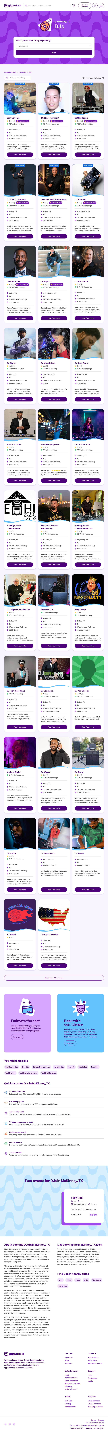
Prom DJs (94, 1067)
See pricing (17, 1037)
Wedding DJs (10, 1073)
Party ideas (92, 1360)
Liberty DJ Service (49, 934)
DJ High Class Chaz (16, 691)
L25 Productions (82, 444)
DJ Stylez (11, 363)
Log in (73, 5)
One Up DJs (46, 281)
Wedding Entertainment (28, 1073)
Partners (68, 1363)
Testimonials (70, 1407)
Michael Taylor (14, 772)
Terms (93, 1420)
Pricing (68, 1404)
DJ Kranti (79, 853)
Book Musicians (10, 72)
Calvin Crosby (13, 281)
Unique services (94, 1404)
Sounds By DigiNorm (50, 444)
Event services (94, 1401)
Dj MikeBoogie (81, 118)
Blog (67, 1360)
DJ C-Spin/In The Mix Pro (18, 610)
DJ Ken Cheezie (82, 691)
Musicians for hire (72, 1384)
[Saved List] (94, 5)
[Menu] (101, 5)
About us (69, 1357)
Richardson (63, 1286)
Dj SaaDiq (11, 853)
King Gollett (80, 610)
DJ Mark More (81, 281)
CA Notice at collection (95, 1423)
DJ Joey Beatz (81, 363)
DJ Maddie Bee (48, 363)
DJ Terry (79, 772)
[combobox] (48, 6)
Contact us (92, 1378)
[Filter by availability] (20, 78)
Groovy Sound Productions (53, 199)
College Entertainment (41, 1067)
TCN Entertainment (50, 118)
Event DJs (22, 72)
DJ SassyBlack (48, 853)
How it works (93, 1357)
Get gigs (68, 1401)
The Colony (96, 1280)
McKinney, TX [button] (63, 21)
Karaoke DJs (59, 1067)
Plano (78, 1280)
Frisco (69, 1280)
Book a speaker (71, 1381)
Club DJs (25, 1067)
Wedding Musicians (48, 1073)
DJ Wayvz (45, 772)
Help (90, 1375)
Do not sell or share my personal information (87, 1425)
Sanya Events (13, 118)
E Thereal (11, 934)
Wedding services (95, 1407)
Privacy (101, 1420)
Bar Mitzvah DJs (11, 1067)
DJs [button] (59, 26)
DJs (30, 72)
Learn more (70, 1043)
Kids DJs (71, 1067)
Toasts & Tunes (14, 444)
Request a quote (95, 1363)
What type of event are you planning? (33, 40)
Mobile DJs (83, 1067)
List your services (85, 5)
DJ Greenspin (47, 691)
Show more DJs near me (54, 978)
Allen (60, 1280)
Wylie (86, 1280)
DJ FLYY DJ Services (16, 199)
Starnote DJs (47, 610)
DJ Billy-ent (80, 199)
